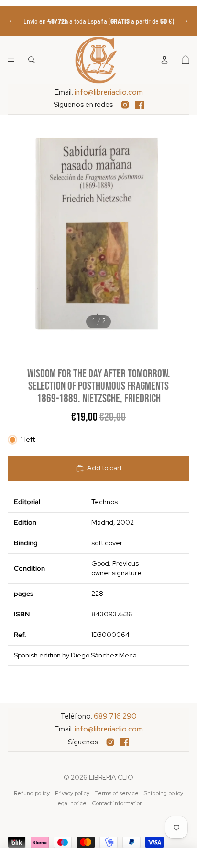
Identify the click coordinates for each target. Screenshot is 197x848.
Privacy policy (72, 793)
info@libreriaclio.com (109, 92)
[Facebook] (139, 105)
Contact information (117, 803)
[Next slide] (186, 21)
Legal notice (70, 803)
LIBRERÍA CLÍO (111, 777)
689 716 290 (115, 716)
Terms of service (117, 793)
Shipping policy (163, 793)
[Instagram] (125, 104)
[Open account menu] (164, 59)
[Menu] (11, 60)
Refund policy (32, 793)
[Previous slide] (10, 21)
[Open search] (31, 59)
